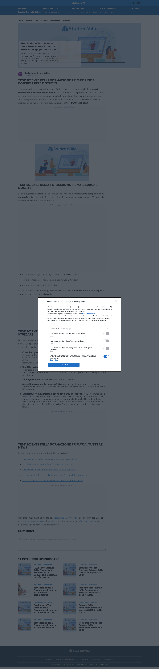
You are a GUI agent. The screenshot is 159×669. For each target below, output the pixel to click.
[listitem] (79, 329)
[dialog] (79, 335)
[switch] (106, 333)
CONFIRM (64, 365)
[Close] (117, 302)
